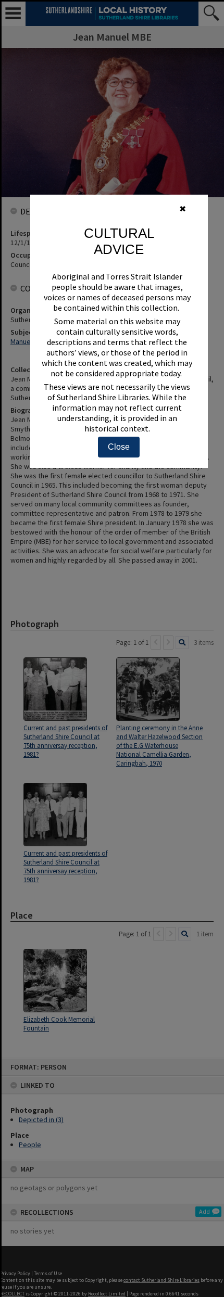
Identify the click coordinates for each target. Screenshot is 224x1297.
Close (119, 446)
